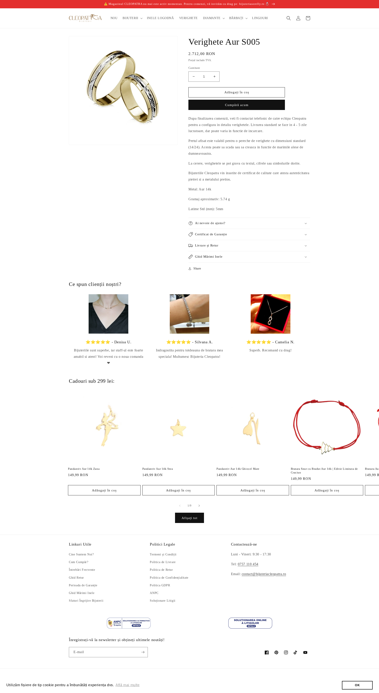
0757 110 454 (248, 564)
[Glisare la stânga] (180, 505)
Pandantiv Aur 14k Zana (84, 468)
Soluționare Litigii (162, 600)
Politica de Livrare (162, 562)
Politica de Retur (161, 569)
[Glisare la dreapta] (199, 505)
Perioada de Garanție (83, 585)
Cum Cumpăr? (78, 562)
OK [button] (357, 685)
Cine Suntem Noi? (81, 554)
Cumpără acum (236, 105)
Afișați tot (189, 518)
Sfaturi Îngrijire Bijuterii (86, 600)
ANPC (154, 593)
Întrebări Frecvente (82, 569)
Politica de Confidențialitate (169, 577)
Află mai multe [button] (127, 685)
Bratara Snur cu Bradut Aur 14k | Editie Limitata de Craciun (324, 470)
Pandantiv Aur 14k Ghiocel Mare (237, 468)
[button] (132, 18)
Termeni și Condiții (163, 554)
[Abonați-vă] (143, 652)
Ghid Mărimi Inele (81, 593)
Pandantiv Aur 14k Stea (157, 468)
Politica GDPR (160, 585)
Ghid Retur (76, 577)
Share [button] (197, 268)
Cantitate (194, 67)
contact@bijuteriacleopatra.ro (264, 574)
